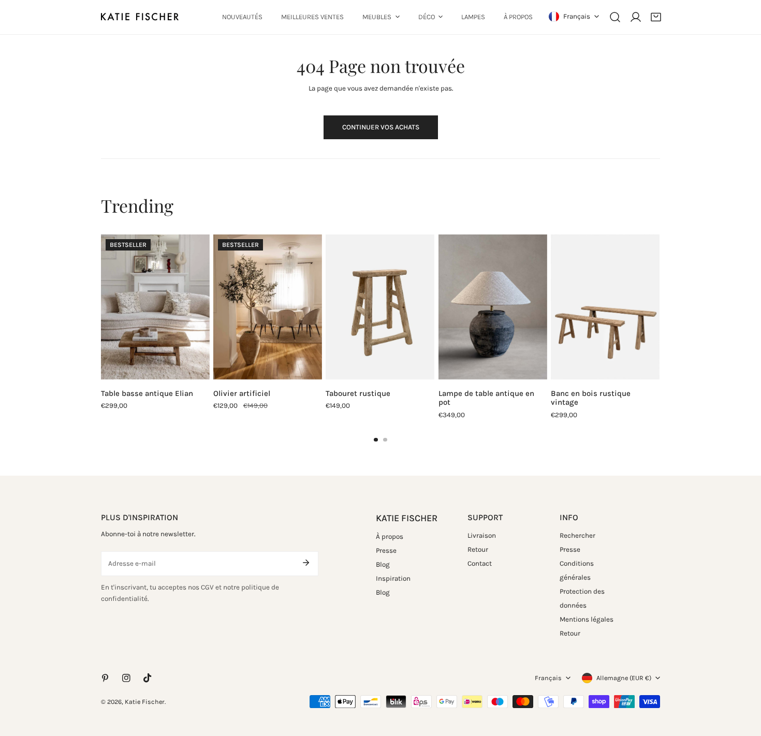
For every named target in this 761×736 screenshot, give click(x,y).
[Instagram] (126, 678)
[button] (656, 17)
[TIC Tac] (147, 678)
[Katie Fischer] (140, 16)
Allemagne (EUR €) (623, 678)
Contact (479, 563)
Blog (383, 564)
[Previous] (78, 309)
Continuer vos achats (380, 127)
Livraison (481, 535)
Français (576, 16)
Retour (477, 549)
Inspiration (393, 578)
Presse (386, 550)
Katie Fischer (145, 701)
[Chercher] (615, 17)
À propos (389, 536)
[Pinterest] (104, 678)
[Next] (682, 309)
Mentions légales (586, 619)
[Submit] (305, 563)
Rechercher (577, 535)
